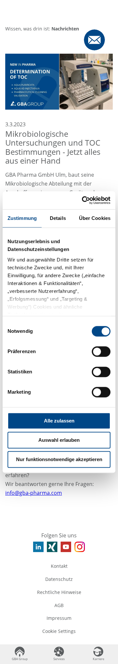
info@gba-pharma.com (33, 492)
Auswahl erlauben (59, 440)
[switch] (101, 351)
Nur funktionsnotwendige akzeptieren (59, 459)
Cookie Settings (59, 631)
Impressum (59, 618)
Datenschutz (59, 579)
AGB (59, 605)
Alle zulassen (59, 420)
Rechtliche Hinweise (59, 592)
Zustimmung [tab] (22, 218)
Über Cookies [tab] (94, 218)
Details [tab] (58, 218)
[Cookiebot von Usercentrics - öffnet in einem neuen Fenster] (83, 200)
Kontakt (59, 566)
